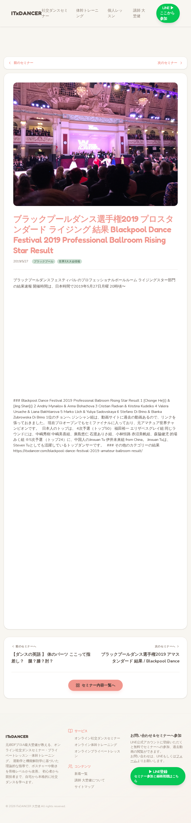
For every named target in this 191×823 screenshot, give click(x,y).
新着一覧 (81, 774)
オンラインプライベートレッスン (97, 753)
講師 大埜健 (139, 13)
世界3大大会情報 (69, 261)
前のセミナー (23, 63)
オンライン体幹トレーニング (96, 745)
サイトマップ (84, 787)
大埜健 (36, 806)
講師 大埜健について (90, 780)
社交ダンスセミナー (55, 13)
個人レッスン (115, 13)
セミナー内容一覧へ (98, 685)
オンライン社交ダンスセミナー (97, 738)
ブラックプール (43, 261)
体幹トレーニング (87, 13)
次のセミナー (167, 63)
